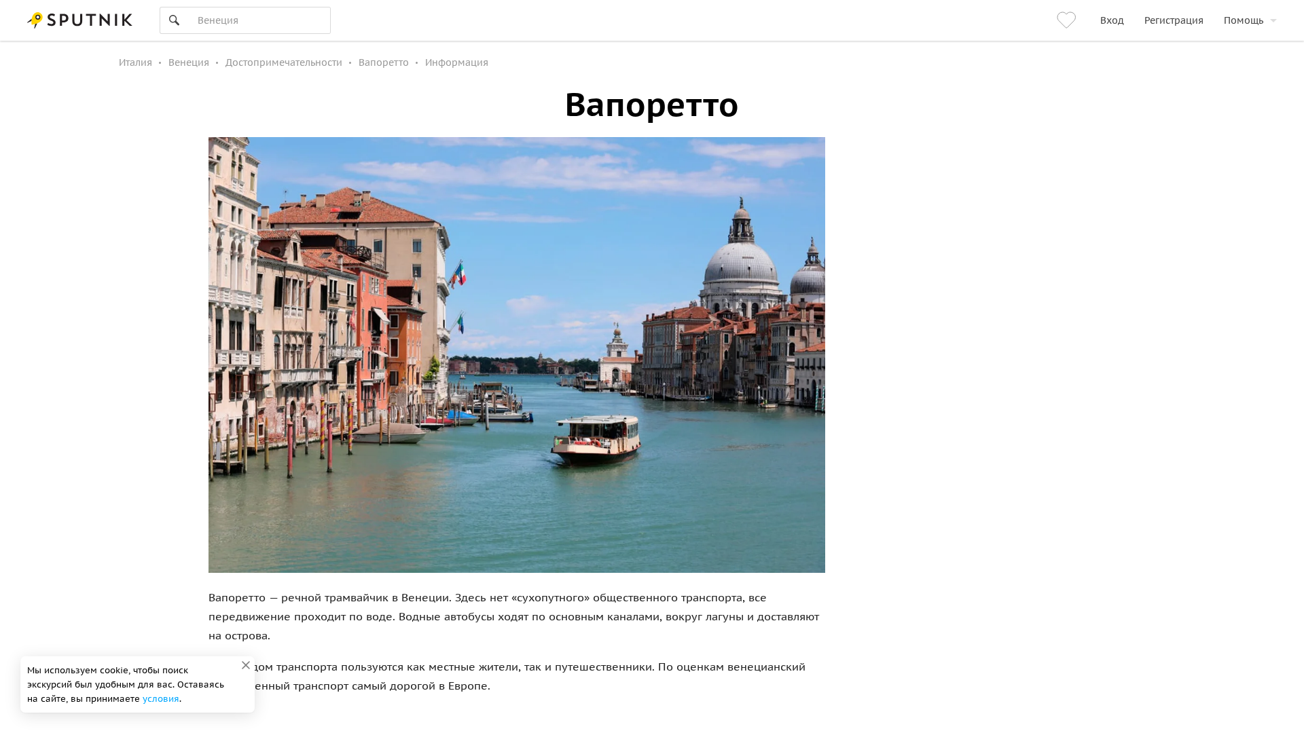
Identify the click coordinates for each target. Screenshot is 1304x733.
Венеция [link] (188, 62)
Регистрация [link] (1173, 20)
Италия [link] (135, 62)
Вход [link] (1112, 20)
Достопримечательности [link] (283, 62)
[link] (1068, 20)
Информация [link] (456, 62)
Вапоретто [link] (384, 62)
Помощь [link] (1243, 20)
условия (161, 698)
